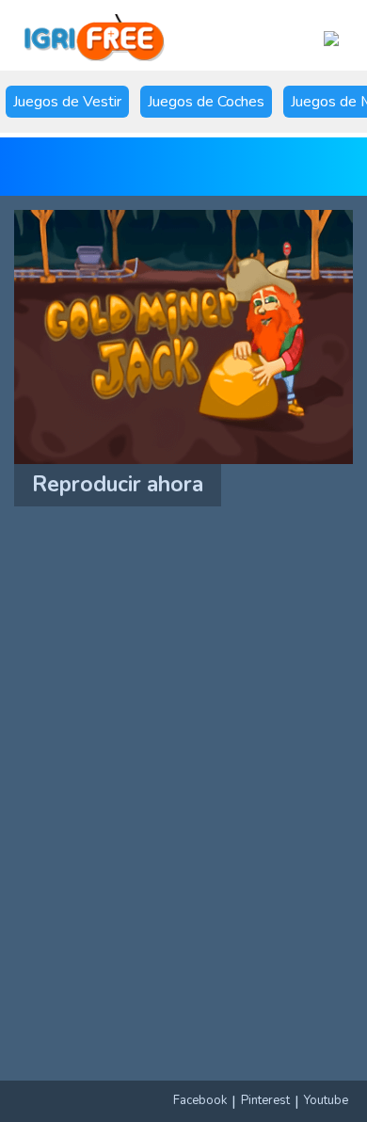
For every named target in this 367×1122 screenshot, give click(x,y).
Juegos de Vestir (67, 101)
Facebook (200, 1100)
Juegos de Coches (206, 101)
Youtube (326, 1100)
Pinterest (265, 1100)
